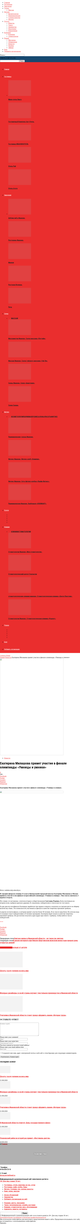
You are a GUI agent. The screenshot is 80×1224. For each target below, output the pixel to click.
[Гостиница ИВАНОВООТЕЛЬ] (19, 140)
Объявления (12, 42)
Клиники (7, 32)
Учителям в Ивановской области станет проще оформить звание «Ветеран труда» (33, 1015)
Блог (6, 49)
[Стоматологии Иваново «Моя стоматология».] (19, 548)
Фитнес (7, 12)
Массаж (11, 10)
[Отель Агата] (19, 184)
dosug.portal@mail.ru (7, 1175)
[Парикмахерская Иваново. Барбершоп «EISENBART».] (19, 499)
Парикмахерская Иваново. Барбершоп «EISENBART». (27, 504)
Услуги (6, 21)
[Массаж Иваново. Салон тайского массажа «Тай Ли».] (19, 357)
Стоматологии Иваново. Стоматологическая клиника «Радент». (32, 619)
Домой (2, 657)
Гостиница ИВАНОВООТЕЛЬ (18, 144)
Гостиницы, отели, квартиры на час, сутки (19, 1185)
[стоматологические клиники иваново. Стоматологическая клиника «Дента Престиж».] (19, 592)
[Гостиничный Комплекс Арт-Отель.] (19, 117)
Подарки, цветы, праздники (14, 1203)
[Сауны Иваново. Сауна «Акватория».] (19, 379)
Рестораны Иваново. (16, 240)
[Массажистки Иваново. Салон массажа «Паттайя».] (19, 334)
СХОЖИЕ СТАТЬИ (6, 948)
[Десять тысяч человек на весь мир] (11, 967)
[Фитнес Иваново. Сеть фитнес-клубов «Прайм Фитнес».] (19, 477)
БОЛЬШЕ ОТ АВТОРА (19, 948)
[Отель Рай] (19, 162)
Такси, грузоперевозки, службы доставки (19, 1205)
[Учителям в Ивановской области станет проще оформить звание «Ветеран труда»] (11, 1011)
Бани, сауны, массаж (11, 1191)
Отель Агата (13, 188)
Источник (1, 921)
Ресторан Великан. (15, 285)
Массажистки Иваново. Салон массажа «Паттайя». (27, 339)
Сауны (6, 8)
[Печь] (19, 303)
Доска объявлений (11, 1195)
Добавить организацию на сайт (15, 1199)
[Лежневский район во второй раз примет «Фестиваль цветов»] (5, 1134)
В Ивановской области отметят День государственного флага (25, 1123)
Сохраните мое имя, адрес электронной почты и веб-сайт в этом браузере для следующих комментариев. (39, 1053)
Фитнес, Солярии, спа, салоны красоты (18, 1189)
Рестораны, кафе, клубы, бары (15, 1187)
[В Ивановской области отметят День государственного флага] (5, 1119)
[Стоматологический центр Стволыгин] (19, 570)
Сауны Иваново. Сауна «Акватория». (21, 383)
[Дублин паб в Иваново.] (19, 214)
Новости (11, 44)
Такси (10, 25)
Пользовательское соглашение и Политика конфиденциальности (23, 1217)
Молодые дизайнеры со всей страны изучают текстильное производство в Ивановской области (39, 993)
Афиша (10, 47)
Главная (7, 2)
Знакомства (12, 27)
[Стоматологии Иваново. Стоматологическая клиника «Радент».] (19, 614)
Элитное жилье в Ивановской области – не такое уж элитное (38, 938)
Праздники (12, 29)
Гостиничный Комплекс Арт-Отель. (21, 122)
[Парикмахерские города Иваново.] (19, 433)
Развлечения (12, 31)
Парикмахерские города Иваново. (20, 437)
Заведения (7, 6)
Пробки (11, 46)
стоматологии (13, 36)
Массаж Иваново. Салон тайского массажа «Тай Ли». (28, 361)
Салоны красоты (14, 17)
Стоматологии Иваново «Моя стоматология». (25, 552)
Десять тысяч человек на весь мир (14, 971)
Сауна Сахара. (13, 405)
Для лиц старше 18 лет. (10, 1181)
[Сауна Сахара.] (19, 401)
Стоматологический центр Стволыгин (22, 574)
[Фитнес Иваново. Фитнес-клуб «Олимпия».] (19, 455)
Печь (10, 307)
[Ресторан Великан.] (19, 281)
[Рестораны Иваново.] (19, 236)
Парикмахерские (14, 16)
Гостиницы (8, 4)
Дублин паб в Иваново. (16, 218)
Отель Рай (12, 166)
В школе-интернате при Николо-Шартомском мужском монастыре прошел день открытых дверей (39, 941)
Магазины (12, 40)
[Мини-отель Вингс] (19, 95)
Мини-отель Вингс (15, 100)
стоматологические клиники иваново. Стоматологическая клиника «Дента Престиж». (40, 596)
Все (9, 318)
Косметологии (13, 14)
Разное (6, 38)
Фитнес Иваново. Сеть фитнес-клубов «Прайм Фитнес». (29, 481)
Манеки (11, 263)
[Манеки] (19, 258)
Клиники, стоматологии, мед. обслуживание (20, 1207)
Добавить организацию (12, 51)
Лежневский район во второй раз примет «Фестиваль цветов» (25, 1138)
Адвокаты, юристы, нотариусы (15, 1209)
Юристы (11, 23)
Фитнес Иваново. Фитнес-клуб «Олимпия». (24, 459)
